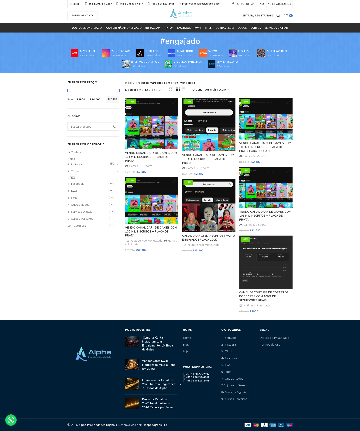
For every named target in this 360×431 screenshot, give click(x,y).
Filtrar (112, 99)
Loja (185, 351)
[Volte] (155, 41)
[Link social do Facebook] (233, 3)
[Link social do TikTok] (252, 3)
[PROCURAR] (115, 126)
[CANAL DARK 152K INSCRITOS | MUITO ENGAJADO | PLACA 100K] (208, 205)
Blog (186, 344)
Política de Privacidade (274, 338)
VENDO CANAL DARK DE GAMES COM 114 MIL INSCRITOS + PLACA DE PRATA (151, 157)
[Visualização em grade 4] (184, 89)
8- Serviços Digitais (79, 211)
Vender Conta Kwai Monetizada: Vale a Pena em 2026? (159, 365)
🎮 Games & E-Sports (138, 166)
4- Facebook (75, 183)
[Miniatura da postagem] (132, 344)
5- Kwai (72, 190)
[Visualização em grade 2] (171, 89)
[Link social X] (237, 3)
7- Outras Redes (78, 204)
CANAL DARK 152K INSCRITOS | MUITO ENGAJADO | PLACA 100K (208, 238)
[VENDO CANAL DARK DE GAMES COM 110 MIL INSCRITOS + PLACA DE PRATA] (208, 124)
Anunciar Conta (83, 15)
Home (187, 338)
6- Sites (72, 197)
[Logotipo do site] (180, 15)
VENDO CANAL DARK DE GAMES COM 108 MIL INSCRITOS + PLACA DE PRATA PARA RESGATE (265, 147)
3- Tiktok (73, 171)
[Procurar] (278, 15)
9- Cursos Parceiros (80, 218)
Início (128, 82)
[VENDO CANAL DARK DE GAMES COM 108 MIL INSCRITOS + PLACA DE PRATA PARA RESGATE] (266, 119)
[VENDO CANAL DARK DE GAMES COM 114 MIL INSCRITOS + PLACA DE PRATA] (151, 124)
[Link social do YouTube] (247, 3)
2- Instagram (75, 164)
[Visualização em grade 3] (178, 89)
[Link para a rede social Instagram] (242, 3)
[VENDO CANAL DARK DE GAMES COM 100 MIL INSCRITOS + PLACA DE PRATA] (151, 200)
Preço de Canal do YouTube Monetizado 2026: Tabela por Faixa (157, 403)
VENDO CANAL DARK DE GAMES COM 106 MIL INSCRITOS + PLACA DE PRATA (265, 216)
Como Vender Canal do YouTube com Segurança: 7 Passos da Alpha (159, 384)
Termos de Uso (270, 344)
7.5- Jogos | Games (234, 385)
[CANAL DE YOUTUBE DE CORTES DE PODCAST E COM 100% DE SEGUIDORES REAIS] (266, 262)
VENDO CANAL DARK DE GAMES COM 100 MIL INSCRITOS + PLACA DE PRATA (151, 231)
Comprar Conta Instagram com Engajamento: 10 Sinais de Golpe (158, 343)
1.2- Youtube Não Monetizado (144, 240)
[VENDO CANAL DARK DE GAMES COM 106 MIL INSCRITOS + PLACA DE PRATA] (266, 187)
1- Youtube (74, 152)
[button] (11, 420)
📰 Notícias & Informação (255, 305)
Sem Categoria (77, 225)
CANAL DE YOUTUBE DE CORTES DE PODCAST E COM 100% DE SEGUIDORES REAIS (264, 296)
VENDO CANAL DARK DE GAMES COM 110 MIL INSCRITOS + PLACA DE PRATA (208, 159)
